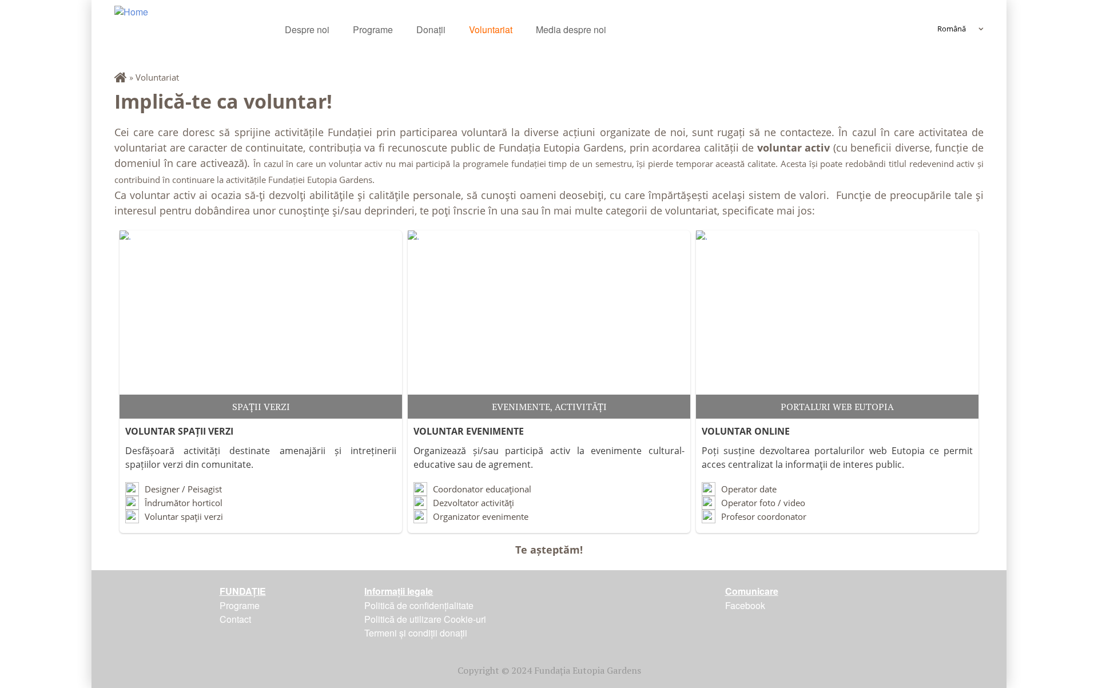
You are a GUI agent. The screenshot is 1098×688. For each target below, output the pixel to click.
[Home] (199, 27)
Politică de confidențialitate (419, 605)
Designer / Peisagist (183, 489)
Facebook (745, 605)
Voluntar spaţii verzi (184, 516)
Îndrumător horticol (183, 502)
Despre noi (307, 29)
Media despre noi (571, 29)
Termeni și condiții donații (415, 632)
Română (951, 28)
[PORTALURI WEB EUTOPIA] (837, 324)
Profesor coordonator (763, 516)
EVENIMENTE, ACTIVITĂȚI (549, 406)
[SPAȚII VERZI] (261, 324)
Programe (373, 29)
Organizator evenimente (480, 516)
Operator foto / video (763, 502)
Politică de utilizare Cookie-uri (425, 619)
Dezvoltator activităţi (473, 502)
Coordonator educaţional (482, 489)
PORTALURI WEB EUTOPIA (837, 406)
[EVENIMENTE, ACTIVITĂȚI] (549, 324)
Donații (430, 29)
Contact (235, 619)
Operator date (749, 489)
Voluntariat (490, 29)
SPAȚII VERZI (261, 406)
